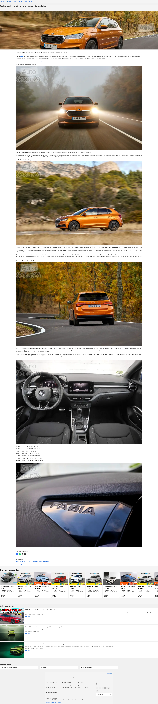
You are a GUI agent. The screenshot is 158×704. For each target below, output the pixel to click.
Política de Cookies (50, 687)
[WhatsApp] (20, 554)
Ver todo (79, 600)
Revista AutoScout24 (13, 1)
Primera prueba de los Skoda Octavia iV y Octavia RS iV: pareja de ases (32, 61)
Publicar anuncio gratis (67, 685)
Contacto (48, 690)
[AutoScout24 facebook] (97, 688)
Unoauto (59, 702)
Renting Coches (54, 702)
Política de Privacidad (51, 685)
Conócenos (48, 680)
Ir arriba (109, 673)
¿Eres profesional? (82, 685)
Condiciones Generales (51, 682)
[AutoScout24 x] (97, 691)
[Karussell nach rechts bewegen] (156, 585)
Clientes (80, 680)
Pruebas (21, 1)
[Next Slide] (157, 30)
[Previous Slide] (1, 30)
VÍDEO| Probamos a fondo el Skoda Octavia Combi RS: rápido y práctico (79, 616)
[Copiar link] (25, 554)
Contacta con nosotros (83, 687)
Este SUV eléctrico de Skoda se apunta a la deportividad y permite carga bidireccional (79, 633)
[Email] (22, 554)
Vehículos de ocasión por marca (69, 687)
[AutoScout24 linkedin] (108, 688)
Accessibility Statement (51, 692)
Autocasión (48, 702)
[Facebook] (17, 554)
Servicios (64, 680)
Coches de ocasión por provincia (69, 690)
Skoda (26, 1)
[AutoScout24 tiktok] (103, 688)
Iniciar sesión (81, 682)
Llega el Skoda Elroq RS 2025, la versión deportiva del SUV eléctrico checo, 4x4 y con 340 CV (79, 650)
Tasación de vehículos (67, 682)
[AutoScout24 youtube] (100, 688)
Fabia (30, 1)
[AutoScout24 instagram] (105, 688)
